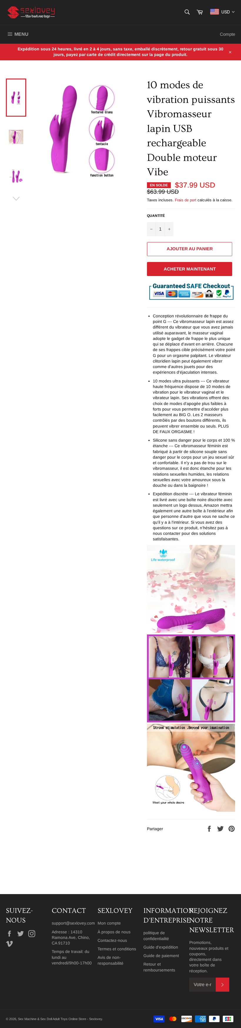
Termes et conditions (117, 949)
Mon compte (109, 923)
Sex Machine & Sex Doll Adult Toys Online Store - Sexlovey (60, 1019)
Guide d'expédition (160, 947)
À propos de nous (114, 932)
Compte (227, 34)
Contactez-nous (112, 940)
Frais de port (185, 200)
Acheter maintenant (190, 268)
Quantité (156, 216)
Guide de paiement (161, 955)
